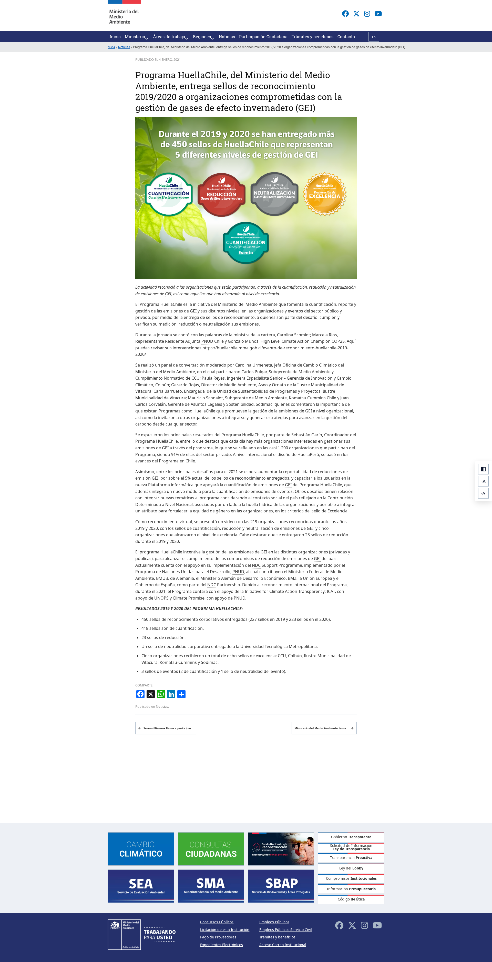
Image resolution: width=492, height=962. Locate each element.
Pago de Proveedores (218, 937)
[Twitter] (356, 13)
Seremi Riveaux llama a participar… (165, 728)
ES (374, 37)
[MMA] (124, 15)
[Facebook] (345, 13)
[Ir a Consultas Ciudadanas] (211, 848)
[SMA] (211, 885)
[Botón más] (483, 493)
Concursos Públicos (216, 921)
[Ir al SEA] (141, 885)
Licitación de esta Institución (224, 929)
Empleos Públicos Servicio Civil (285, 929)
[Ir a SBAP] (281, 885)
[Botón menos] (483, 481)
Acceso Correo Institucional (282, 944)
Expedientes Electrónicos (221, 944)
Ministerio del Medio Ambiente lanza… (324, 728)
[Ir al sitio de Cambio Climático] (141, 848)
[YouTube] (378, 13)
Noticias (162, 706)
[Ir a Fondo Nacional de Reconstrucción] (281, 848)
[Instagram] (367, 13)
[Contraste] (483, 469)
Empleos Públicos (274, 921)
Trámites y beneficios (277, 937)
